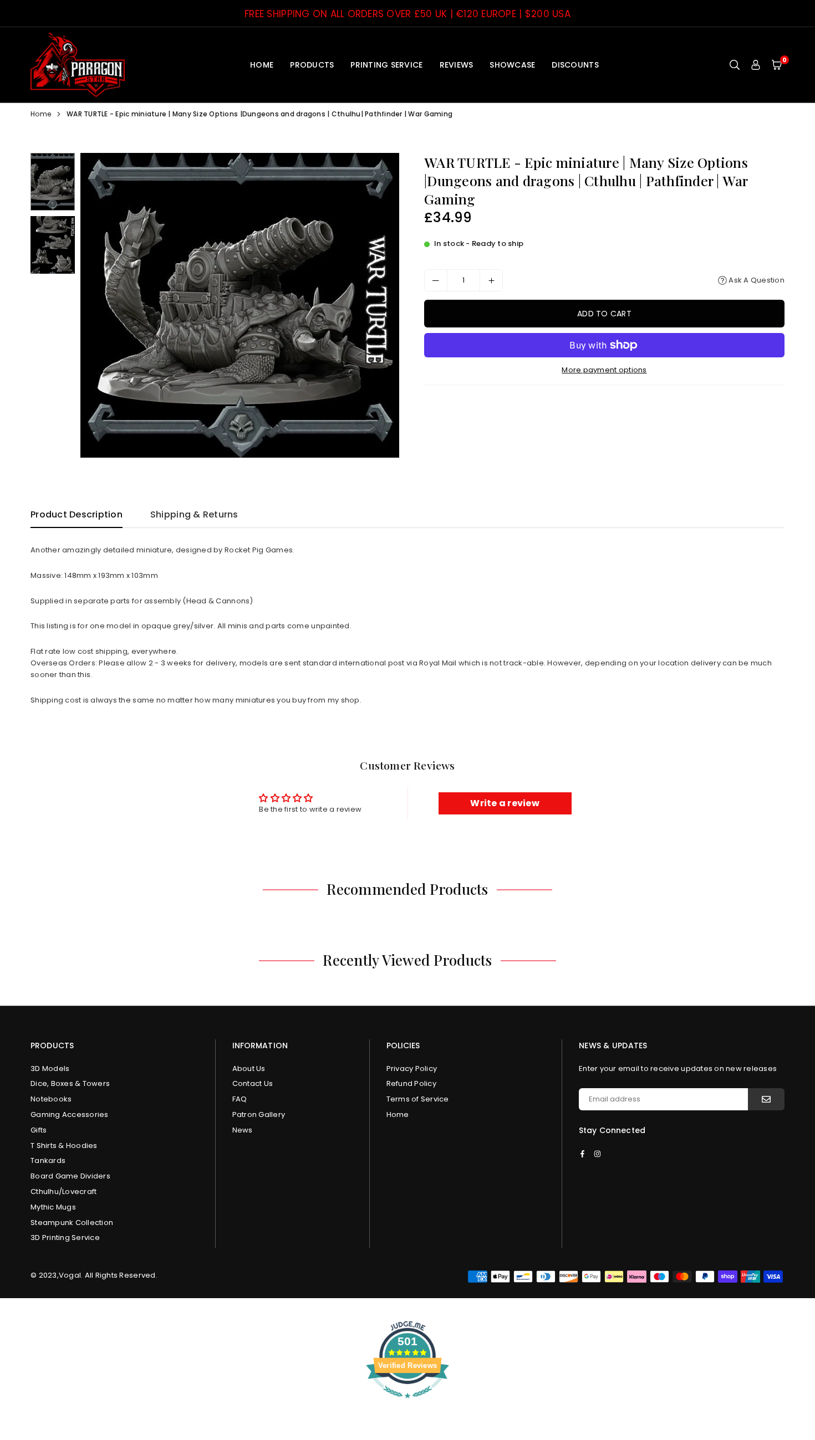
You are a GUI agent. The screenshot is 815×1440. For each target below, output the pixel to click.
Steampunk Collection (71, 1222)
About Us (249, 1068)
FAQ (239, 1099)
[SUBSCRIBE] (766, 1099)
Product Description (76, 514)
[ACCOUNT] (755, 64)
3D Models (49, 1068)
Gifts (38, 1130)
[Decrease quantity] (436, 280)
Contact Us (252, 1083)
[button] (776, 64)
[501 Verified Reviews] (407, 1404)
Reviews (456, 64)
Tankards (47, 1160)
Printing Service (386, 64)
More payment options (604, 370)
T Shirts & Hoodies (64, 1145)
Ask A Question (756, 280)
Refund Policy (411, 1083)
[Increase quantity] (491, 280)
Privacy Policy (411, 1068)
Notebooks (51, 1099)
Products (312, 64)
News (242, 1130)
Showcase (512, 64)
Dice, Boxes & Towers (70, 1083)
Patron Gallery (259, 1114)
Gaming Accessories (69, 1114)
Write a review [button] (504, 803)
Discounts (575, 64)
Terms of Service (417, 1099)
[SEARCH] (734, 64)
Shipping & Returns (194, 514)
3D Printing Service (65, 1237)
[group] (239, 305)
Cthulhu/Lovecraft (63, 1191)
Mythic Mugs (53, 1207)
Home (261, 64)
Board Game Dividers (70, 1176)
